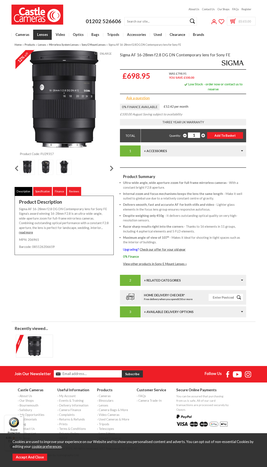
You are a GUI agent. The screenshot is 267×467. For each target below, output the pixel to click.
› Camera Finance (69, 410)
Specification (42, 191)
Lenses (42, 35)
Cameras (22, 35)
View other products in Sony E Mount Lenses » (155, 264)
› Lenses (102, 405)
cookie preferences (47, 446)
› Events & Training (70, 400)
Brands (198, 35)
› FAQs (141, 396)
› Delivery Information (72, 405)
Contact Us (208, 9)
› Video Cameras (108, 415)
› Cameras (104, 396)
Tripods (113, 35)
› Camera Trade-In (149, 400)
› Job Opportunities (31, 415)
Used (158, 35)
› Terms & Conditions (71, 428)
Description (23, 191)
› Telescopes (105, 428)
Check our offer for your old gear (163, 249)
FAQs (235, 9)
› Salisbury (25, 410)
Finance (59, 191)
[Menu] (21, 417)
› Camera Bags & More (112, 410)
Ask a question (138, 98)
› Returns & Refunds (71, 419)
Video (60, 35)
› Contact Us (26, 428)
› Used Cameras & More (113, 419)
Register (246, 9)
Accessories (136, 35)
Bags (95, 35)
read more (26, 232)
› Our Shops (26, 400)
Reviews (74, 191)
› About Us (25, 396)
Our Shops (223, 9)
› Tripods (103, 424)
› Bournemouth (28, 405)
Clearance (177, 35)
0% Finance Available (139, 107)
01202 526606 (103, 21)
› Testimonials (27, 419)
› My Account (66, 396)
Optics (78, 35)
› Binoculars (105, 400)
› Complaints (66, 415)
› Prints (62, 424)
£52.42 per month (176, 106)
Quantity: (175, 135)
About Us (194, 9)
